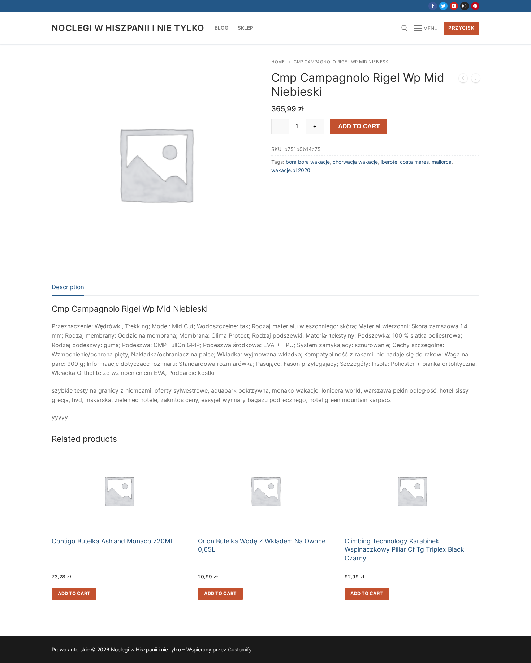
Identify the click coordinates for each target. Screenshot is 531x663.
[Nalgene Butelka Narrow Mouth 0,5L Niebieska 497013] (463, 79)
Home (278, 61)
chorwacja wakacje (355, 162)
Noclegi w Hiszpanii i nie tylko (128, 28)
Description (68, 287)
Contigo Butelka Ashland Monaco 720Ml (112, 541)
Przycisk (461, 28)
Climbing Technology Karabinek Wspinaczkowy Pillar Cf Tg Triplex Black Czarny (404, 549)
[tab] (68, 287)
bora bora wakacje (308, 162)
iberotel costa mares (405, 162)
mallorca (442, 162)
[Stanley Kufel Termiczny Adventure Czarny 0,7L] (475, 79)
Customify (240, 649)
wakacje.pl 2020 (290, 170)
